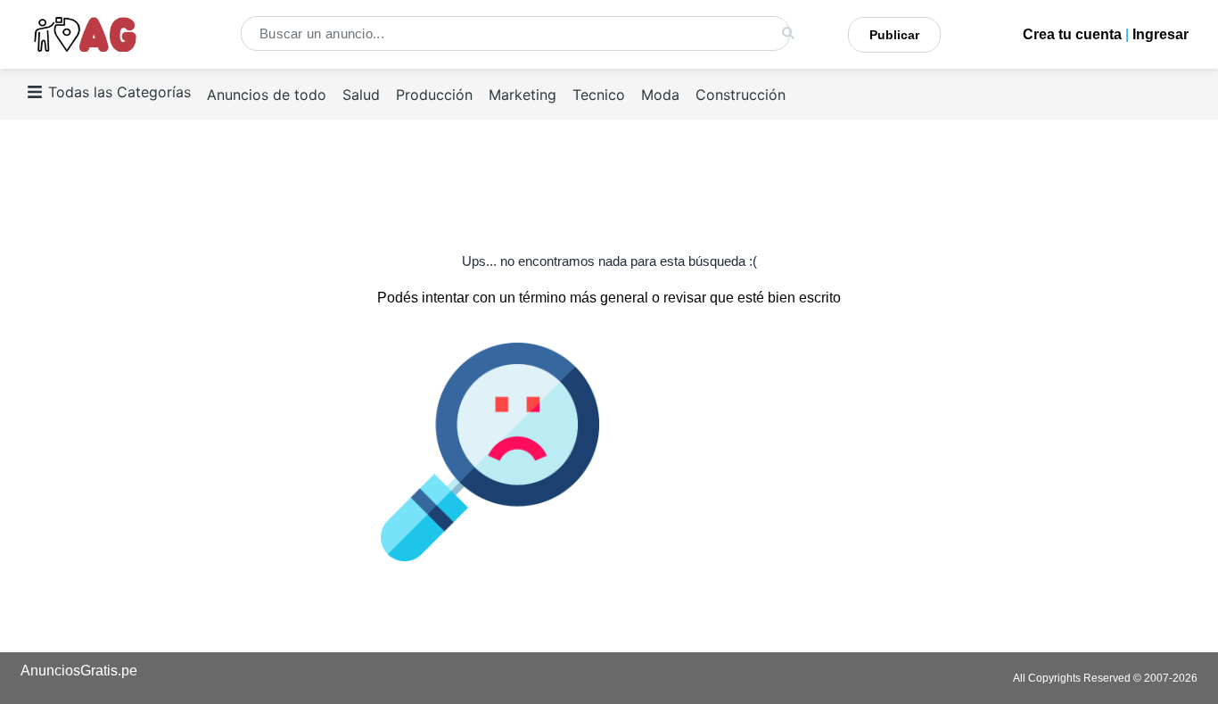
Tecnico (598, 95)
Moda (660, 95)
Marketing (522, 95)
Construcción (740, 95)
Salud (361, 95)
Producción (434, 95)
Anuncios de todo (266, 95)
